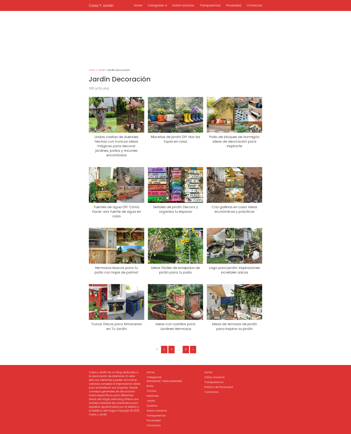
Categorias (156, 5)
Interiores (153, 396)
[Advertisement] (175, 38)
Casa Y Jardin (101, 5)
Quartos (152, 406)
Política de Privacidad (218, 387)
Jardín (151, 401)
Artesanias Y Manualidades (164, 381)
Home (138, 5)
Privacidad (233, 5)
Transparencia (210, 5)
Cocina (151, 391)
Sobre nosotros (183, 5)
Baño (150, 386)
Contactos (254, 5)
